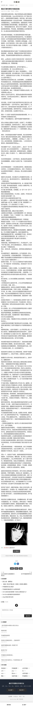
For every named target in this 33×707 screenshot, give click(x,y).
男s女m (14, 673)
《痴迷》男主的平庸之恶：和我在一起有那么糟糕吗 (14, 584)
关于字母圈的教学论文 (26, 574)
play (14, 670)
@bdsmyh (12, 547)
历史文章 (22, 690)
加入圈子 (11, 690)
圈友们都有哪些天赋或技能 (10, 9)
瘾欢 (7, 5)
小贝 (3, 670)
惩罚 (27, 383)
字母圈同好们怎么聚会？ (8, 586)
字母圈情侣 (26, 676)
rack (3, 673)
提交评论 (28, 616)
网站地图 (21, 699)
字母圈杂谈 (11, 5)
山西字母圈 (26, 673)
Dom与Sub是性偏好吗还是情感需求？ (11, 594)
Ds (24, 670)
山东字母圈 (26, 668)
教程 (3, 676)
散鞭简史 (10, 581)
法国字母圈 (15, 676)
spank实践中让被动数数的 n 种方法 (8, 574)
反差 (25, 41)
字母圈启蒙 (15, 668)
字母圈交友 (15, 696)
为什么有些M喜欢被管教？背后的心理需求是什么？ (14, 591)
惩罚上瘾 (4, 581)
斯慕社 (20, 696)
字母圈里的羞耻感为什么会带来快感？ (11, 589)
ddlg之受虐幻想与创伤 (7, 597)
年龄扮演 (4, 668)
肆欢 (24, 696)
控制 (5, 206)
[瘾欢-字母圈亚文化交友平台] (16, 2)
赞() (16, 11)
